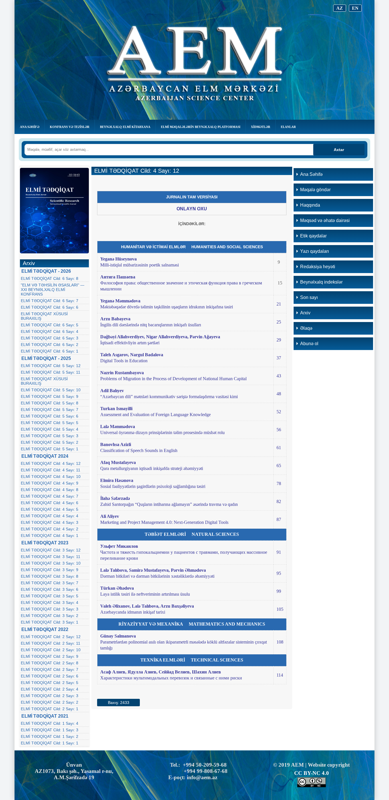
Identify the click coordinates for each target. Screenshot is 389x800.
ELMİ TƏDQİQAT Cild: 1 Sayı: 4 (49, 723)
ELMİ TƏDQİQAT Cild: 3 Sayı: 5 (49, 596)
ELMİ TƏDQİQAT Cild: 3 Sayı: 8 (49, 576)
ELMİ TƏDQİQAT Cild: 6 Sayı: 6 (49, 307)
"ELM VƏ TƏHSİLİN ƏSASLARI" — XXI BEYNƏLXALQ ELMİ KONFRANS (52, 289)
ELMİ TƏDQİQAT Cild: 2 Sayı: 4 (49, 689)
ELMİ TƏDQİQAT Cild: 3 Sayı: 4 (49, 602)
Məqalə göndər (315, 189)
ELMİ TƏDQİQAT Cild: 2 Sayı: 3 (49, 695)
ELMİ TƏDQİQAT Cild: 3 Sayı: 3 (49, 609)
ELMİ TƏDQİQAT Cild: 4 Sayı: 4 (49, 516)
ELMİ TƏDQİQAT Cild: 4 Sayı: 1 (49, 535)
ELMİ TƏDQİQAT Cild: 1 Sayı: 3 (49, 730)
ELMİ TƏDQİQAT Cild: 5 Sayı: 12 (51, 365)
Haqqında (310, 205)
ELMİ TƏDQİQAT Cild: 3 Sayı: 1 (49, 622)
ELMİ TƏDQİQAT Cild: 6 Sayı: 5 (49, 325)
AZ (339, 8)
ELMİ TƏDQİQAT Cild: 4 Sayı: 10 (51, 476)
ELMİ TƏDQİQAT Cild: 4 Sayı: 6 (49, 502)
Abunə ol (309, 343)
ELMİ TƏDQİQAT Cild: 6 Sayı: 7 (49, 300)
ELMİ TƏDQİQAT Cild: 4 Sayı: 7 (49, 496)
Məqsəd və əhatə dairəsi (325, 220)
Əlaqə (306, 328)
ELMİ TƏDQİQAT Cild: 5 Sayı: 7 (49, 409)
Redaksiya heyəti (317, 266)
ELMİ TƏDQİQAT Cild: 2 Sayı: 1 (49, 709)
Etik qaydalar (313, 235)
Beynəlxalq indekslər (321, 282)
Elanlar (288, 127)
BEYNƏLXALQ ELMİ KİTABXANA (125, 127)
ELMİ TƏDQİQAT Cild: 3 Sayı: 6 (49, 589)
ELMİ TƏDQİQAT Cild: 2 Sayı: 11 (50, 643)
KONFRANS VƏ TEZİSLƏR (69, 127)
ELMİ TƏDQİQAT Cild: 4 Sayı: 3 (49, 522)
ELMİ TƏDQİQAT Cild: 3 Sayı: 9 (49, 569)
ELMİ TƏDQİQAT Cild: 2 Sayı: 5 (49, 682)
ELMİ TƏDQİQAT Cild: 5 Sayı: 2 (49, 442)
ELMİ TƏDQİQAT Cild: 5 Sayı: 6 (49, 416)
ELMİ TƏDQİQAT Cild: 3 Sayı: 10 (51, 563)
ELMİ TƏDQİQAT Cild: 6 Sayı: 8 (49, 278)
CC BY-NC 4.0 (311, 773)
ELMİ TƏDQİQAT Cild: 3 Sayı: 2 (49, 615)
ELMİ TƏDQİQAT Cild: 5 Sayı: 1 (49, 449)
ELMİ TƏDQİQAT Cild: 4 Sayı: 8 (49, 489)
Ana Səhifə (29, 127)
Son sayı (309, 297)
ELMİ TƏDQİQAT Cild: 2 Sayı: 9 (49, 656)
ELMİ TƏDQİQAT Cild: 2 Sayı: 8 (49, 663)
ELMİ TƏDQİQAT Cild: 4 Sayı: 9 (49, 483)
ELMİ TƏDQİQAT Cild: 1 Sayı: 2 (49, 736)
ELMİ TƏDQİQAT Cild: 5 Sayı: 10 (51, 390)
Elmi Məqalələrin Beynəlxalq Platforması (200, 127)
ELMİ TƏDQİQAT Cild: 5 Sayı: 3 (49, 435)
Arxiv (305, 312)
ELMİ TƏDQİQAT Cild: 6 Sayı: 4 (49, 331)
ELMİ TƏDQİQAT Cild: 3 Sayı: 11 (50, 556)
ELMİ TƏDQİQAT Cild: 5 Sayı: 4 (49, 429)
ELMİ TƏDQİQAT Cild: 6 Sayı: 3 (49, 338)
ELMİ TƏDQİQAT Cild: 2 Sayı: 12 (51, 636)
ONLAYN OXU (192, 208)
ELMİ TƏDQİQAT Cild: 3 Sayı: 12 (51, 550)
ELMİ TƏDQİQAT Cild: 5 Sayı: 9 (49, 396)
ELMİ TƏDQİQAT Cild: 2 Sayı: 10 (51, 650)
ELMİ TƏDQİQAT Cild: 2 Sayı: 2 (49, 702)
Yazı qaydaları (314, 251)
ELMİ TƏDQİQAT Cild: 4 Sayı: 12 (51, 463)
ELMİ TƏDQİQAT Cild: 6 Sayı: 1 (49, 351)
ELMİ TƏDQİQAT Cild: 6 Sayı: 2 (49, 344)
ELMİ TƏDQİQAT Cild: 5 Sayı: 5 (49, 422)
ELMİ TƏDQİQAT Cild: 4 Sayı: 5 (49, 509)
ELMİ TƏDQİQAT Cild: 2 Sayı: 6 (49, 676)
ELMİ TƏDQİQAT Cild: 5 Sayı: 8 (49, 403)
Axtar (339, 149)
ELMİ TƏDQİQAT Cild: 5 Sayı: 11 (50, 372)
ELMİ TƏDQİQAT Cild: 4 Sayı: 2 (49, 529)
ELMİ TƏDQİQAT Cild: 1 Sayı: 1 (49, 743)
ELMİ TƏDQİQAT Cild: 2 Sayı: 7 (49, 669)
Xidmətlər (260, 127)
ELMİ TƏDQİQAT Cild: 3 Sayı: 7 (49, 583)
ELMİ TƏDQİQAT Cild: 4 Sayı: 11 (50, 470)
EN (355, 8)
